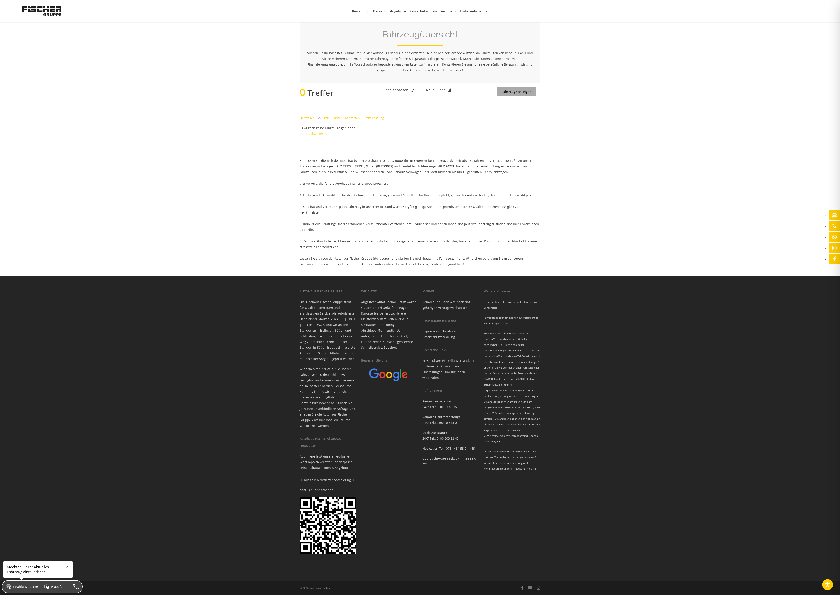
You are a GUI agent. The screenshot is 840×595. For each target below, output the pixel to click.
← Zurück (307, 134)
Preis (326, 118)
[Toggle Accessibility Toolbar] (827, 585)
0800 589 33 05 (447, 423)
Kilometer (352, 118)
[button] (21, 586)
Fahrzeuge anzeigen (516, 92)
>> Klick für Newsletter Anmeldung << (327, 480)
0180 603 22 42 (447, 438)
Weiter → (320, 134)
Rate (337, 118)
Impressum (430, 331)
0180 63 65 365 (447, 407)
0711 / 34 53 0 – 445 (460, 448)
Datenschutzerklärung (438, 337)
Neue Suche (436, 90)
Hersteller (307, 118)
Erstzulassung (374, 118)
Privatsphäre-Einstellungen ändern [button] (448, 360)
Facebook (449, 331)
